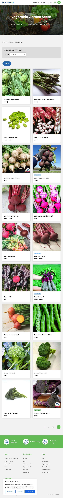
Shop (4, 42)
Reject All (20, 491)
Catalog (25, 469)
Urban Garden (9, 461)
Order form (26, 472)
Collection (8, 469)
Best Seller (8, 464)
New (6, 466)
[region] (20, 487)
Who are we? (27, 464)
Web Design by (53, 494)
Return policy (35, 442)
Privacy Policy (46, 466)
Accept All (30, 491)
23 (53, 427)
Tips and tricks (27, 466)
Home (25, 458)
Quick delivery (14, 442)
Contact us (45, 461)
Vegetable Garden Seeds (15, 42)
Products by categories (11, 458)
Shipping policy (46, 469)
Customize (10, 491)
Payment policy (53, 442)
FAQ (43, 458)
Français (43, 2)
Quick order (36, 2)
